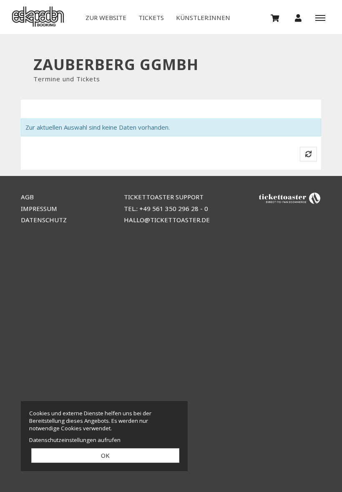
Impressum (39, 208)
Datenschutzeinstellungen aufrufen (75, 440)
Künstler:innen (203, 17)
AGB (27, 197)
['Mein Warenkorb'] (275, 17)
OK (105, 455)
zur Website (106, 17)
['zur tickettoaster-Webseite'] (290, 197)
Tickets (151, 17)
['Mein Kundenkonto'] (298, 17)
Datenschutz (44, 220)
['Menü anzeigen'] (320, 17)
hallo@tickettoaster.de (167, 220)
